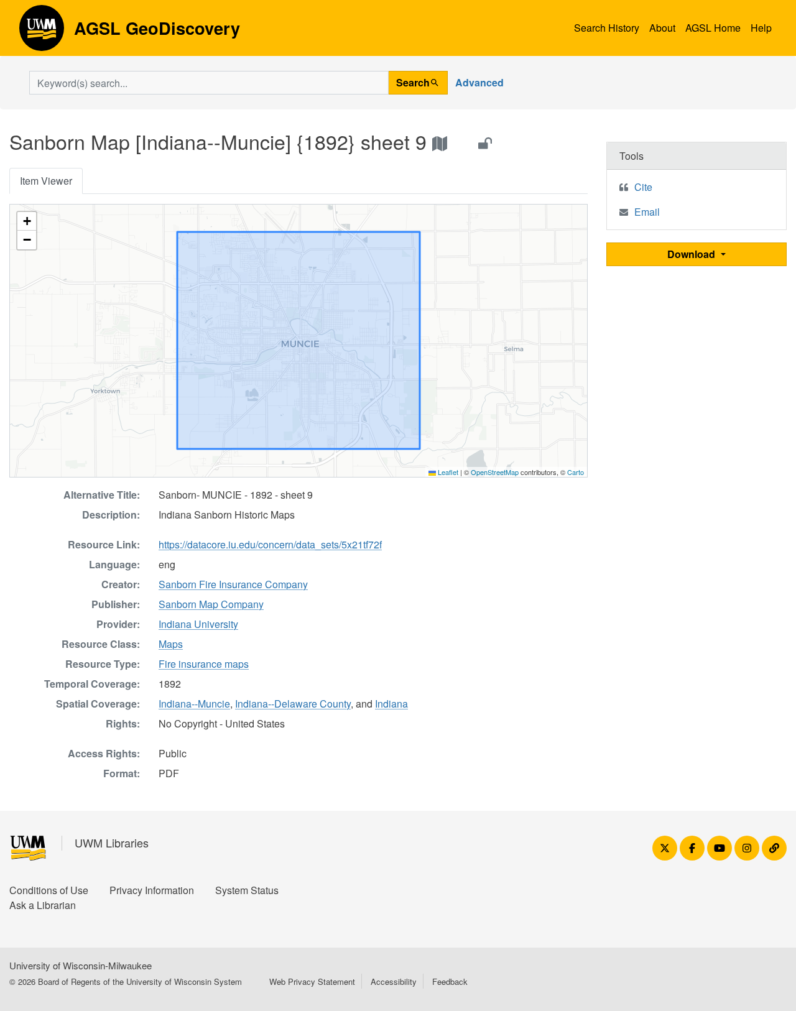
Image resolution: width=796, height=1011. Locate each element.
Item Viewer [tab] (46, 180)
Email (647, 212)
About (662, 28)
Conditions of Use (48, 890)
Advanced (479, 82)
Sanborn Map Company (211, 604)
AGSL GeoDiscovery (42, 32)
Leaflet (447, 472)
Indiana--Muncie (194, 703)
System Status (247, 890)
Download (692, 254)
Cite (643, 187)
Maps (171, 644)
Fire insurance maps (204, 664)
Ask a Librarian (42, 905)
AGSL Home (713, 28)
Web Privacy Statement (312, 981)
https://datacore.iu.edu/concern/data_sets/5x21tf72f (270, 544)
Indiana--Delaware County (293, 703)
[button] (26, 221)
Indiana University (198, 624)
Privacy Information (151, 890)
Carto (575, 472)
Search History (606, 28)
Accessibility (394, 981)
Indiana (391, 703)
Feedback (450, 981)
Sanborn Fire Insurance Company (233, 584)
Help (761, 28)
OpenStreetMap (495, 472)
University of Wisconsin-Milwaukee (80, 965)
